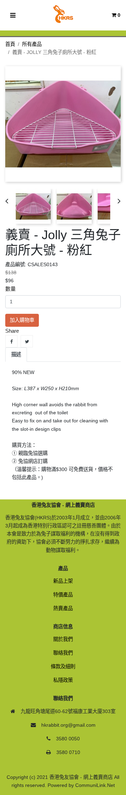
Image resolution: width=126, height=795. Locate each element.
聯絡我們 (63, 653)
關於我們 (63, 639)
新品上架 (63, 581)
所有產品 (32, 44)
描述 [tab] (16, 354)
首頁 (10, 44)
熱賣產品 (63, 608)
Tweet (27, 341)
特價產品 (63, 594)
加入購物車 (22, 320)
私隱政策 (63, 680)
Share (11, 341)
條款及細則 (63, 666)
